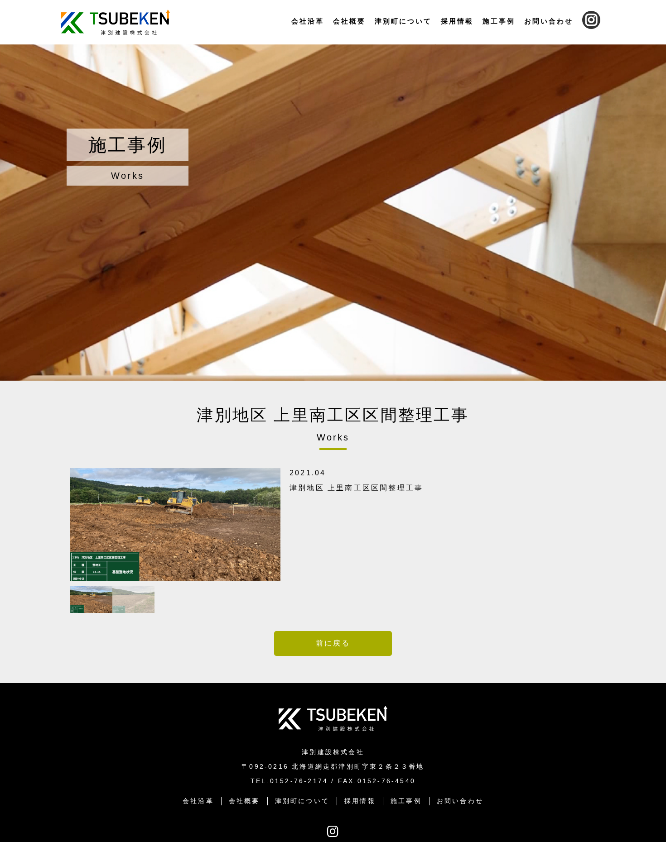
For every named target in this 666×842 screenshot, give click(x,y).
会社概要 (349, 21)
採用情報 (457, 21)
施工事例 (499, 21)
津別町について (403, 21)
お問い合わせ (548, 21)
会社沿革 (307, 21)
